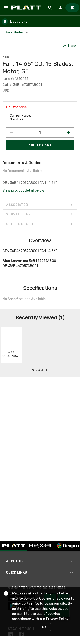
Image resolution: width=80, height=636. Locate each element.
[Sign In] (60, 8)
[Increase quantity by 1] (69, 132)
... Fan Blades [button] (14, 32)
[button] (69, 46)
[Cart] (72, 7)
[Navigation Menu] (6, 8)
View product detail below (23, 190)
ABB (6, 57)
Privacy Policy (57, 619)
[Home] (26, 8)
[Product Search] (50, 8)
